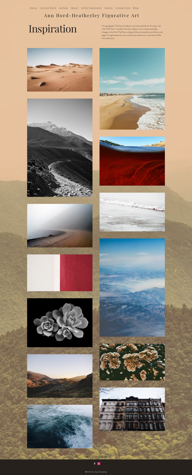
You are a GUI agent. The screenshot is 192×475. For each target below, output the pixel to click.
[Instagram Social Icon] (98, 463)
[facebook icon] (94, 463)
